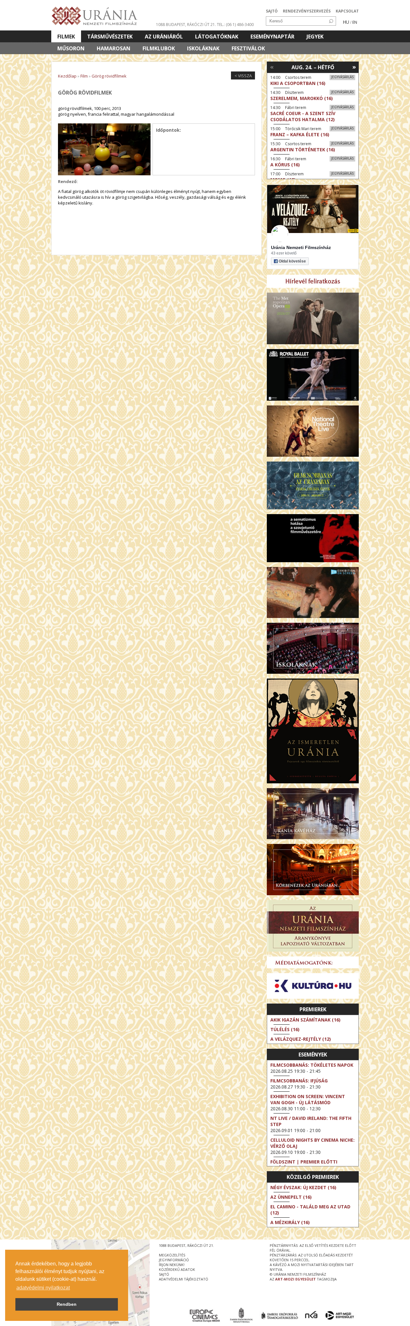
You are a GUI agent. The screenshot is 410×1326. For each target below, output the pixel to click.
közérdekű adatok (177, 1269)
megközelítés (172, 1255)
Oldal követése (292, 261)
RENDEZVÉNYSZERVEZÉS (307, 11)
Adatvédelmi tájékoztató (183, 1279)
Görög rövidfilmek (109, 76)
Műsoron (71, 48)
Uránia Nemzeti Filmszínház (301, 247)
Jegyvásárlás (342, 77)
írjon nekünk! (171, 1264)
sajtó (164, 1274)
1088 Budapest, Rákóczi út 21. (186, 24)
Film (84, 76)
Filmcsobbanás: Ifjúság (299, 1081)
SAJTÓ (272, 11)
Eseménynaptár (272, 36)
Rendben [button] (67, 1304)
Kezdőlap (67, 76)
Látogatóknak (216, 36)
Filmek (66, 36)
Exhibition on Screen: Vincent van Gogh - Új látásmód (307, 1099)
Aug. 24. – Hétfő (312, 67)
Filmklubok (159, 48)
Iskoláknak (203, 48)
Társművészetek (110, 36)
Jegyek (315, 36)
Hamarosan (113, 48)
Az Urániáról (164, 36)
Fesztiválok (248, 48)
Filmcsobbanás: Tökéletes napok (311, 1065)
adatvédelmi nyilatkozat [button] (43, 1287)
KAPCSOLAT (347, 11)
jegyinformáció (174, 1259)
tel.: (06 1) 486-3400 (235, 24)
